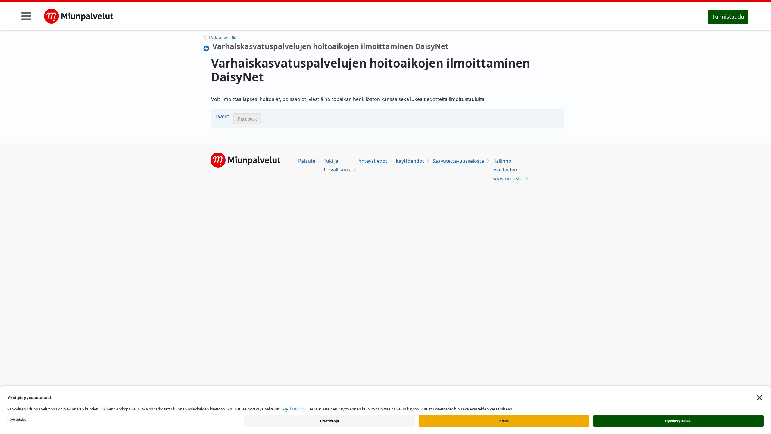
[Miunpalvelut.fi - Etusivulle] (78, 16)
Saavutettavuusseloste (458, 161)
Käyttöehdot (410, 161)
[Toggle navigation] (26, 16)
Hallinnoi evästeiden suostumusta (507, 170)
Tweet (222, 116)
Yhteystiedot (373, 161)
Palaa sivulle (223, 37)
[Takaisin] (208, 48)
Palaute (306, 161)
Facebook (247, 119)
